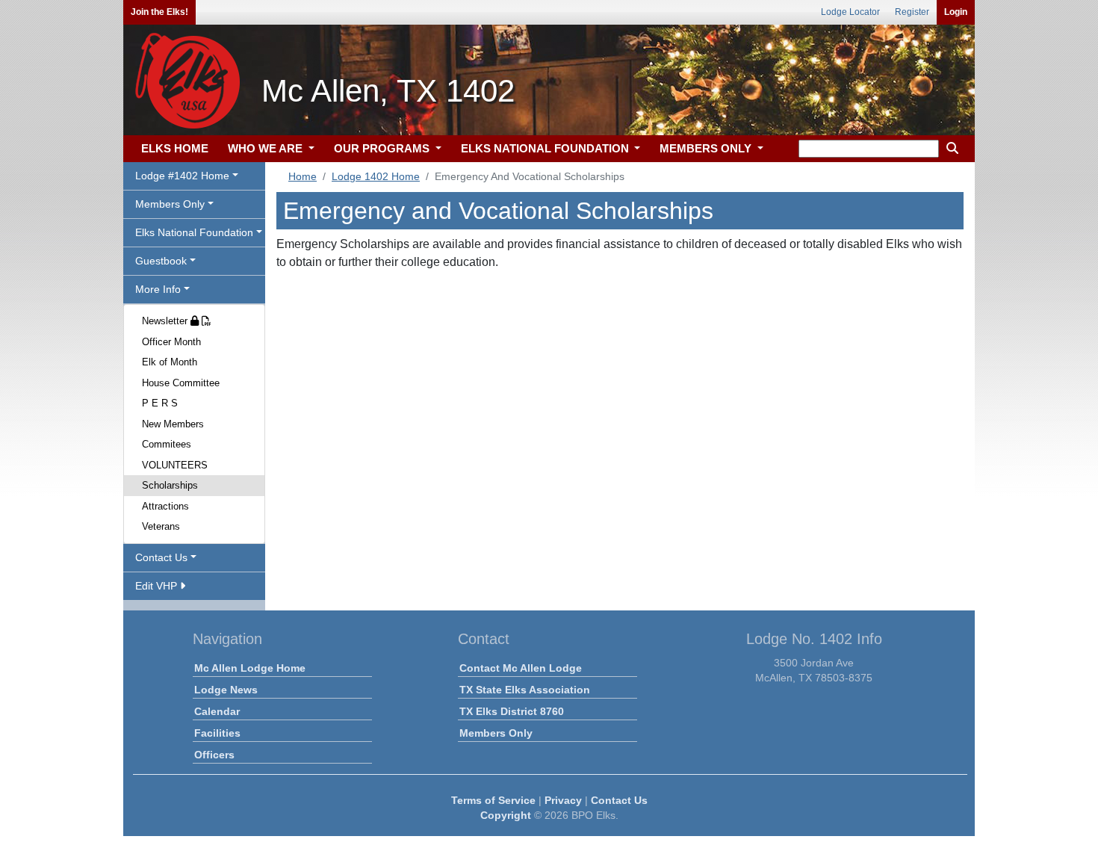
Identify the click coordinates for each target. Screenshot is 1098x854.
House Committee (181, 383)
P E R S (160, 403)
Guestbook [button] (161, 261)
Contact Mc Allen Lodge (520, 668)
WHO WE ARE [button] (266, 148)
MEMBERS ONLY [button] (707, 148)
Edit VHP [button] (157, 586)
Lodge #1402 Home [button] (182, 176)
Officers (214, 755)
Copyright (505, 815)
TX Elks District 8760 (511, 711)
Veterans (161, 526)
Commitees (166, 444)
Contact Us (619, 800)
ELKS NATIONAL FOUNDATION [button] (546, 148)
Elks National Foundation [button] (194, 232)
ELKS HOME (174, 148)
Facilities (217, 733)
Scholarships (170, 485)
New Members (173, 424)
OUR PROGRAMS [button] (383, 148)
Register (912, 12)
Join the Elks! (159, 12)
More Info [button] (158, 289)
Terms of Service (493, 800)
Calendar (217, 711)
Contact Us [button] (161, 557)
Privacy (563, 800)
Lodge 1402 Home (376, 176)
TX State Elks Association (524, 690)
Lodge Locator (850, 12)
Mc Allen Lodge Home (249, 668)
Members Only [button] (170, 204)
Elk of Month (169, 362)
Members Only (496, 733)
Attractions (165, 506)
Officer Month (171, 341)
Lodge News (226, 690)
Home (302, 176)
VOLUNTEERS (175, 465)
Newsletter (166, 321)
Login (955, 12)
